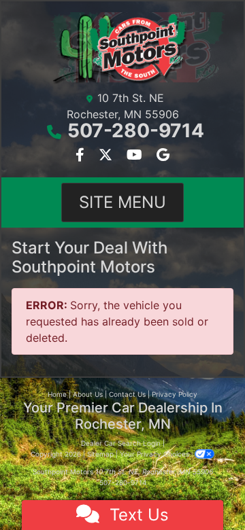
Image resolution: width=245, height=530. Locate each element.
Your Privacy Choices (155, 454)
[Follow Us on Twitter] (107, 155)
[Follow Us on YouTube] (136, 155)
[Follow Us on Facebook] (81, 155)
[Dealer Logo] (122, 48)
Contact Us (127, 394)
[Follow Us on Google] (163, 155)
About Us (88, 394)
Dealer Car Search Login (121, 443)
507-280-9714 (135, 130)
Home (57, 394)
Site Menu (122, 202)
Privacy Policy (174, 394)
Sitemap (100, 454)
